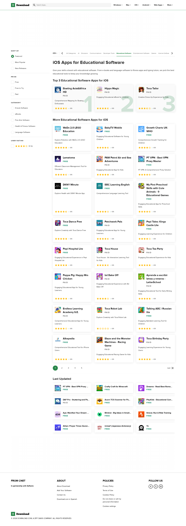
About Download (63, 486)
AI (78, 53)
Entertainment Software (141, 53)
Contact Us (61, 495)
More (169, 5)
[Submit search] (34, 5)
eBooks (18, 114)
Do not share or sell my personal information (112, 500)
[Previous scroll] (62, 53)
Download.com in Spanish (67, 499)
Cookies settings (109, 506)
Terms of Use (108, 491)
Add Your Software (64, 491)
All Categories (71, 53)
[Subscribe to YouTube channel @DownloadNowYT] (161, 486)
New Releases (20, 68)
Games (153, 53)
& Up (31, 146)
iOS (136, 5)
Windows (117, 5)
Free (17, 82)
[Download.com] (20, 5)
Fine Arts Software (22, 120)
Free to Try (19, 88)
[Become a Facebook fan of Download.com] (151, 486)
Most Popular (20, 62)
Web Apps (158, 5)
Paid (16, 94)
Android (145, 5)
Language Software (22, 132)
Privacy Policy (108, 486)
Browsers (84, 53)
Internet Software (164, 53)
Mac (127, 5)
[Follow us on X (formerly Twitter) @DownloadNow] (156, 486)
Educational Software (124, 53)
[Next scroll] (172, 53)
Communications (95, 53)
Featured (18, 56)
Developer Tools (109, 53)
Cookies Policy (108, 495)
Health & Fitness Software (25, 126)
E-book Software (21, 108)
